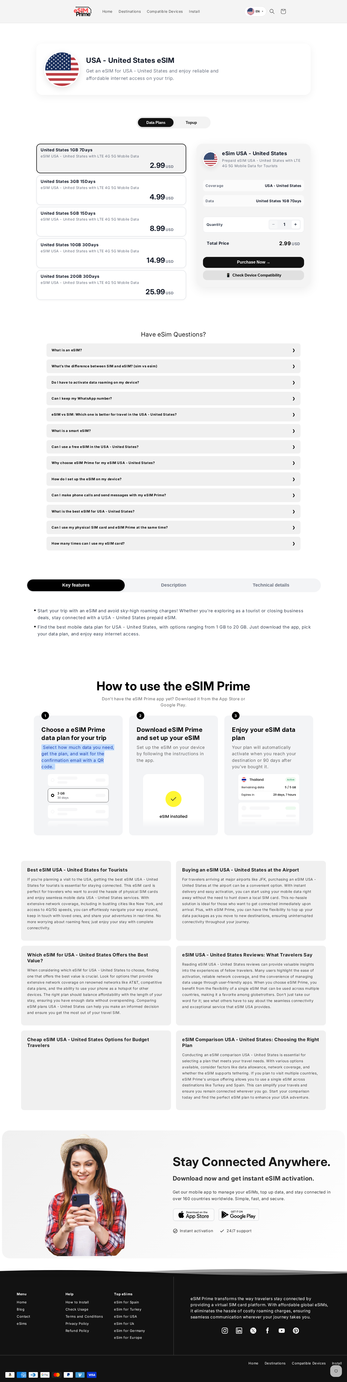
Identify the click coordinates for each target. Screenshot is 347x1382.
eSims (22, 1323)
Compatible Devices (309, 1363)
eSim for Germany (129, 1331)
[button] (272, 11)
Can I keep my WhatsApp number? (82, 398)
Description (173, 585)
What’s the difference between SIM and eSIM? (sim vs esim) (104, 366)
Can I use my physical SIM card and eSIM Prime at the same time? (110, 527)
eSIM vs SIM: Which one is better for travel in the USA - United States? (114, 414)
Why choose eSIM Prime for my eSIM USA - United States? (103, 463)
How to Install (77, 1302)
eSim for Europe (128, 1337)
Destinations (275, 1363)
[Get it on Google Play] (238, 1214)
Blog (20, 1309)
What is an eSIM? (67, 350)
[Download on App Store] (194, 1214)
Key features (76, 585)
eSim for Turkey (127, 1309)
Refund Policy (77, 1331)
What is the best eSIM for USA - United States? (93, 511)
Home (22, 1302)
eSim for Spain (126, 1302)
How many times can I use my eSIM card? (88, 543)
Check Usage (77, 1309)
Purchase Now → (253, 262)
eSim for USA (125, 1316)
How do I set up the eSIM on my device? (87, 479)
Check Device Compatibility (253, 275)
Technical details (271, 585)
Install (337, 1363)
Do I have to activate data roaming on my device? (95, 382)
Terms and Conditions (84, 1316)
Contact (23, 1316)
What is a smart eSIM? (71, 431)
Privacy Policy (77, 1323)
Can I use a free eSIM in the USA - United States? (95, 447)
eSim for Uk (124, 1323)
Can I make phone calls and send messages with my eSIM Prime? (109, 495)
